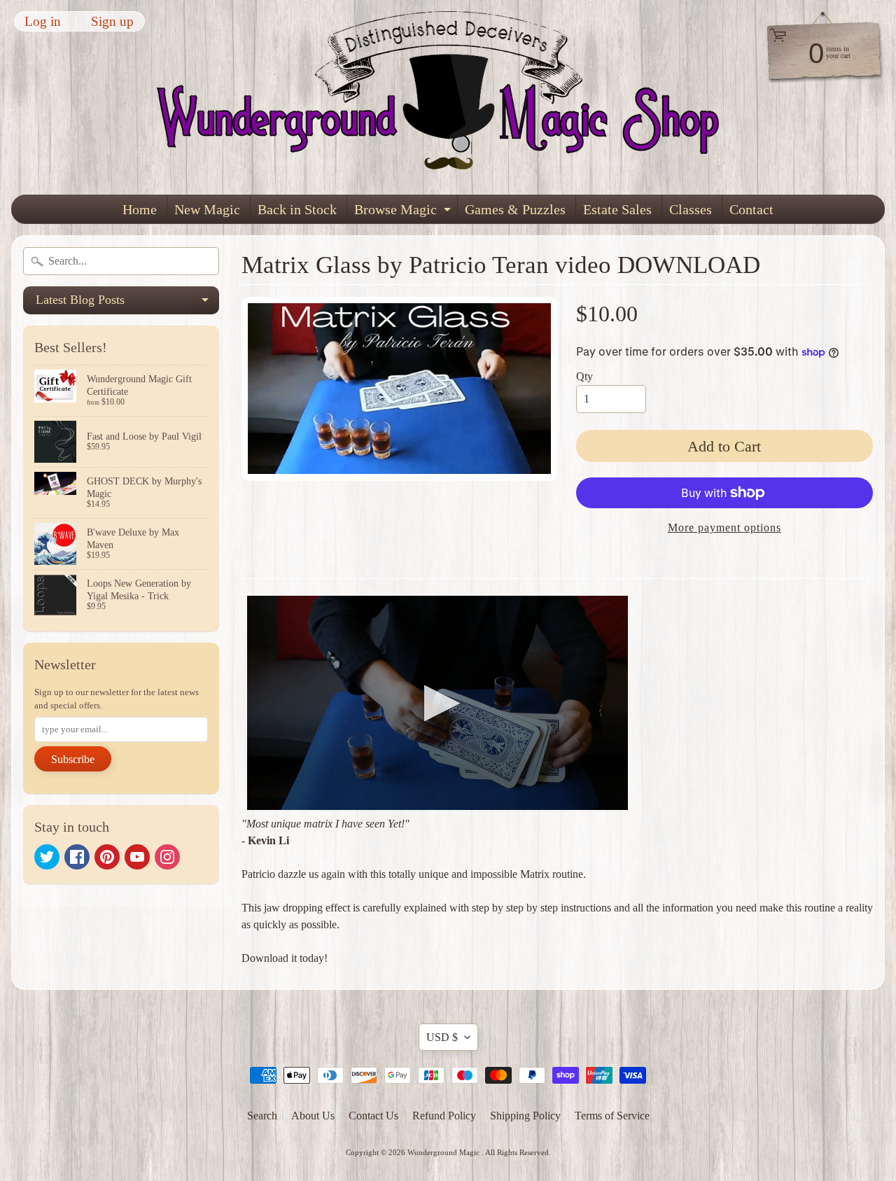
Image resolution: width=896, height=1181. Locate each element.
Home (139, 209)
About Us (313, 1115)
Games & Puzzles (515, 209)
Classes (690, 209)
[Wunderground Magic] (448, 97)
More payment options (724, 527)
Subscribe (72, 759)
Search (262, 1115)
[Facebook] (77, 856)
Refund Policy (444, 1115)
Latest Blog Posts (127, 303)
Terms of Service (612, 1115)
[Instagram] (167, 856)
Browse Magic (404, 212)
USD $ (442, 1037)
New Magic (207, 209)
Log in (42, 21)
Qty (584, 376)
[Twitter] (46, 856)
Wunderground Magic (444, 1152)
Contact (751, 209)
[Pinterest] (107, 856)
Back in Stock (297, 209)
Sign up (112, 21)
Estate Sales (617, 209)
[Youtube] (137, 856)
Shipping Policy (525, 1115)
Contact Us (373, 1115)
